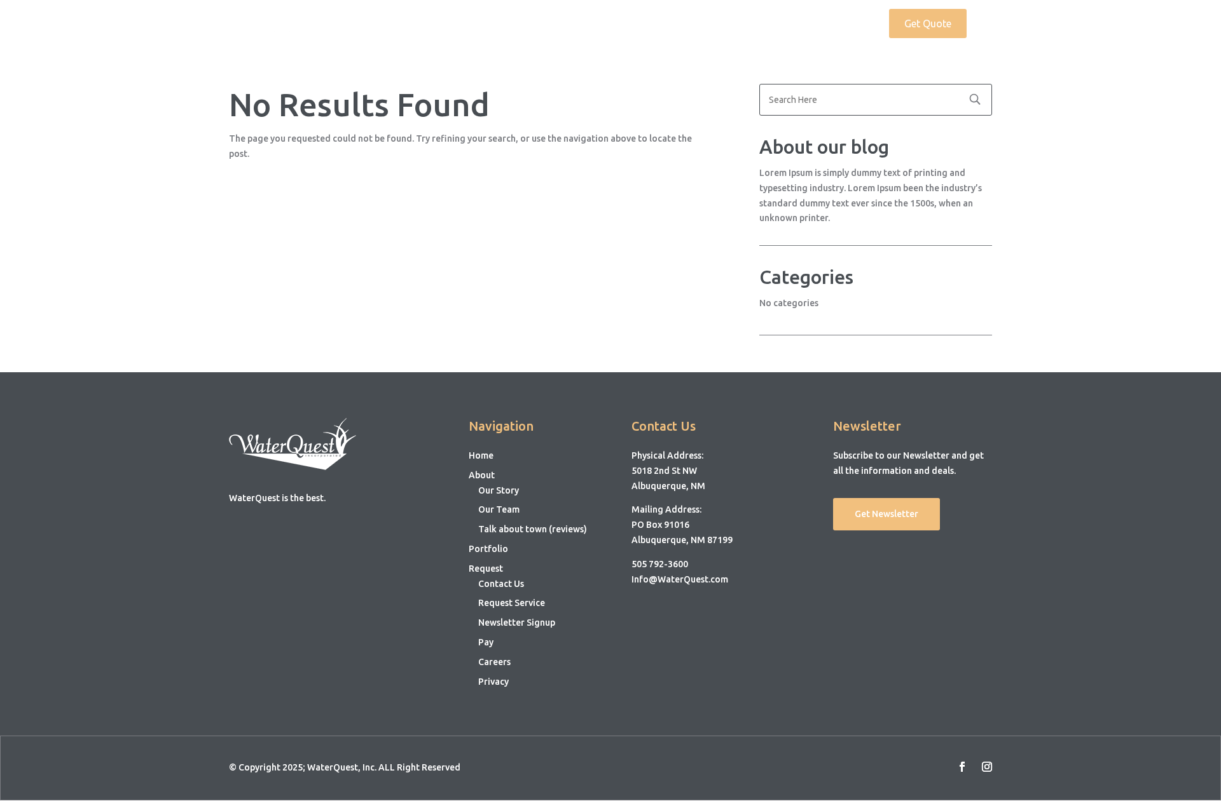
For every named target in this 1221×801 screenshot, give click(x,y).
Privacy (493, 681)
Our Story (498, 490)
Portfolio (786, 24)
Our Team (499, 509)
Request (841, 24)
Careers (494, 662)
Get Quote (927, 23)
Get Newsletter (886, 514)
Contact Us (501, 584)
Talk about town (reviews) (532, 529)
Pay (485, 642)
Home (679, 24)
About (722, 24)
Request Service (511, 603)
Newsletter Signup (516, 622)
